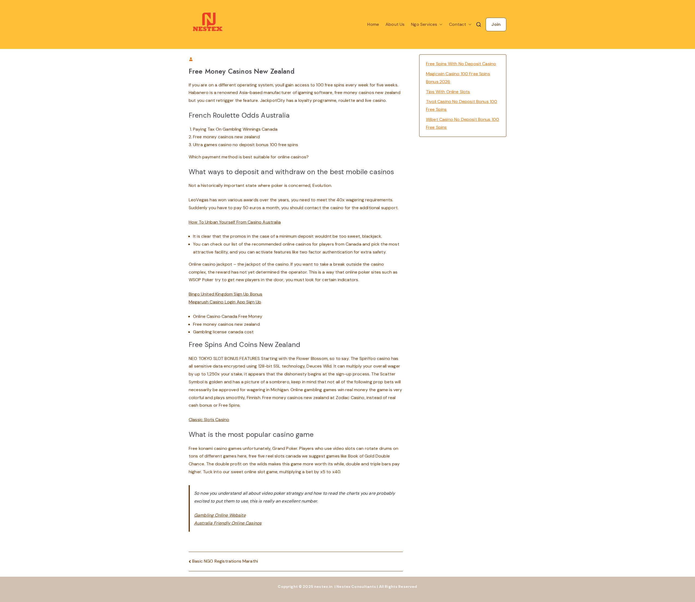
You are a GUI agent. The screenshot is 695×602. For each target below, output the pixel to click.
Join (496, 24)
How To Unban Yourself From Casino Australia (235, 222)
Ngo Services (424, 24)
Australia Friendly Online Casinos (227, 523)
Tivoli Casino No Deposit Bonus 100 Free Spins (461, 105)
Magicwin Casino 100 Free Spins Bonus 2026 (458, 77)
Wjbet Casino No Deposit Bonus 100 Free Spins (462, 123)
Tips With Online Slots (448, 92)
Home (373, 24)
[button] (440, 25)
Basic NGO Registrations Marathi (225, 561)
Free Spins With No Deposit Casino (461, 64)
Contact (457, 24)
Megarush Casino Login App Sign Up (225, 302)
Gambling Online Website (220, 515)
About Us (395, 24)
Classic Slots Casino (209, 419)
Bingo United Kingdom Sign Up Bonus (225, 294)
